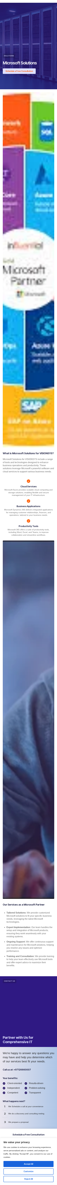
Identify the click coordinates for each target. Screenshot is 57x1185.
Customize (28, 1171)
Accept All (28, 1164)
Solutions (9, 56)
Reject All (28, 1179)
